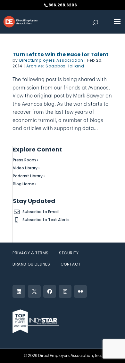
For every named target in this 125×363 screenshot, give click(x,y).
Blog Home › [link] (25, 184)
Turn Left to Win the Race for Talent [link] (61, 54)
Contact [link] (71, 264)
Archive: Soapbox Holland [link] (55, 66)
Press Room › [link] (25, 160)
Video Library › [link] (26, 168)
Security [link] (69, 253)
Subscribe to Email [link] (40, 211)
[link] (20, 21)
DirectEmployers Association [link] (51, 60)
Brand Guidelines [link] (31, 264)
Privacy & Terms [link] (31, 253)
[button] (117, 26)
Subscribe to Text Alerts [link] (46, 219)
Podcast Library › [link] (29, 176)
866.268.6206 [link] (62, 5)
